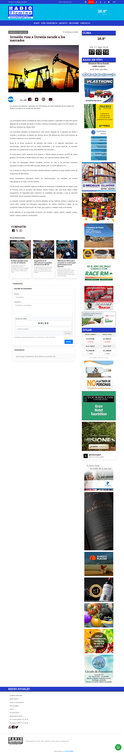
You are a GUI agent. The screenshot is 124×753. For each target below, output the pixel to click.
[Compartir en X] (17, 230)
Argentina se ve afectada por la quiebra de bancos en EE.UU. (43, 262)
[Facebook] (104, 2)
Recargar (68, 333)
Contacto (85, 23)
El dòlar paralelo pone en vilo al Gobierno (19, 262)
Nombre (16, 294)
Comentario (17, 302)
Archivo (63, 23)
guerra (56, 27)
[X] (100, 2)
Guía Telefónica (49, 23)
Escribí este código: (21, 318)
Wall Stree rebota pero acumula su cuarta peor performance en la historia (66, 263)
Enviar (68, 342)
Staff (37, 23)
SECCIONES (74, 23)
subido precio (45, 27)
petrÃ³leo (33, 27)
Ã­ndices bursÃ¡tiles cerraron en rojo (80, 27)
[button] (86, 2)
